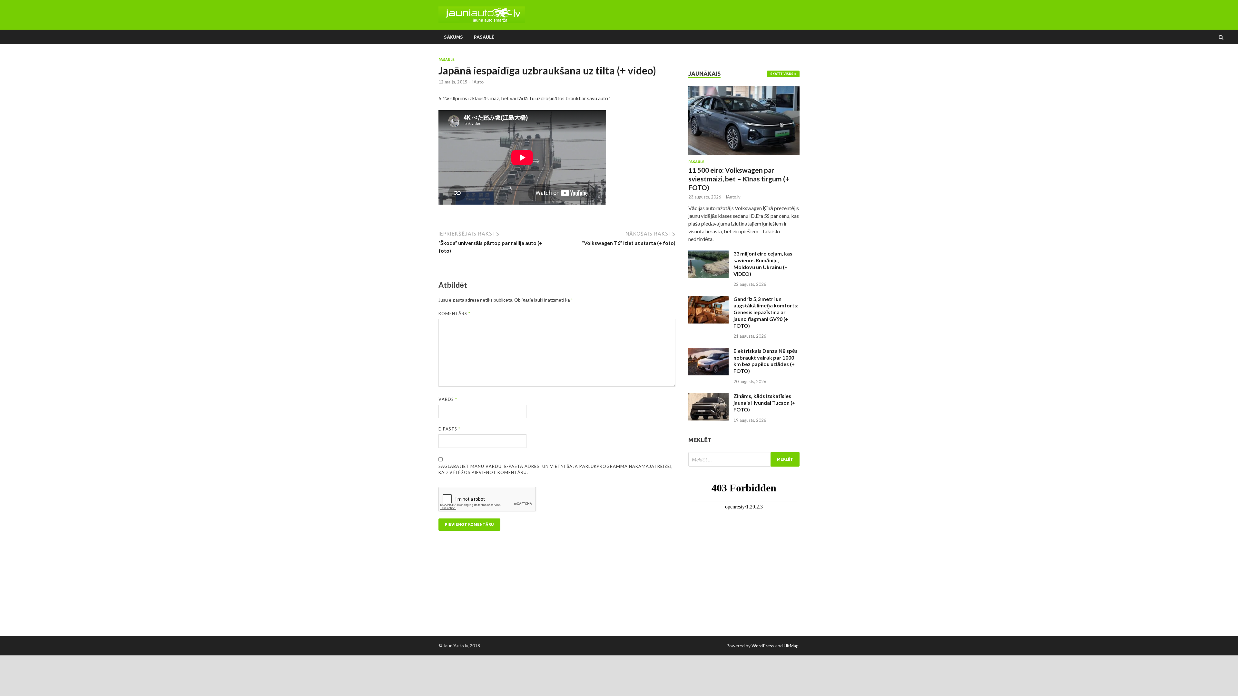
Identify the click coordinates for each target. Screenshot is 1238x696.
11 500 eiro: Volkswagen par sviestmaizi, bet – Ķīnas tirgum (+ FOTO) (738, 179)
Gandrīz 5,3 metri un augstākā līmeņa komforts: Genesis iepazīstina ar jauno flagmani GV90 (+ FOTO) (765, 312)
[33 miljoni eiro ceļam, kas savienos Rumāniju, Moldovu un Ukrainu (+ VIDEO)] (708, 254)
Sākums (453, 37)
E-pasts (449, 428)
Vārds (447, 399)
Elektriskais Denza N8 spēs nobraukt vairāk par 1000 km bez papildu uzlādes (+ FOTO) (765, 361)
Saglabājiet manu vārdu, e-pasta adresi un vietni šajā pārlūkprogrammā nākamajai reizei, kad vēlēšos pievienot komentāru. (555, 469)
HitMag (791, 645)
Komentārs (454, 313)
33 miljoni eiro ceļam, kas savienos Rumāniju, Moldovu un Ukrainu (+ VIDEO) (762, 263)
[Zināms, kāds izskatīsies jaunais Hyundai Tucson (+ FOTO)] (708, 396)
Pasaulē (484, 37)
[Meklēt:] (744, 459)
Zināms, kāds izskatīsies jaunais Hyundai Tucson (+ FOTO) (764, 402)
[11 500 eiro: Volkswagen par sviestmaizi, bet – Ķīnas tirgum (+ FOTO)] (744, 89)
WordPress (763, 645)
